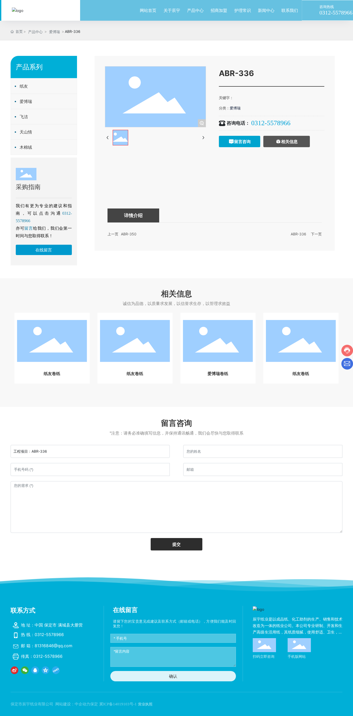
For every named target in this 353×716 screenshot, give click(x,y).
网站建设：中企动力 (72, 704)
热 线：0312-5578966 (42, 634)
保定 (94, 704)
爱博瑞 (54, 31)
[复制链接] (56, 670)
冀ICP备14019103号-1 (118, 704)
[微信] (25, 670)
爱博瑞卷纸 (218, 373)
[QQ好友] (35, 670)
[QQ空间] (45, 670)
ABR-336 (298, 234)
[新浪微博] (14, 670)
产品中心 (35, 31)
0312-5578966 (335, 12)
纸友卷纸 (52, 373)
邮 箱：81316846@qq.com (46, 645)
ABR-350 (128, 234)
